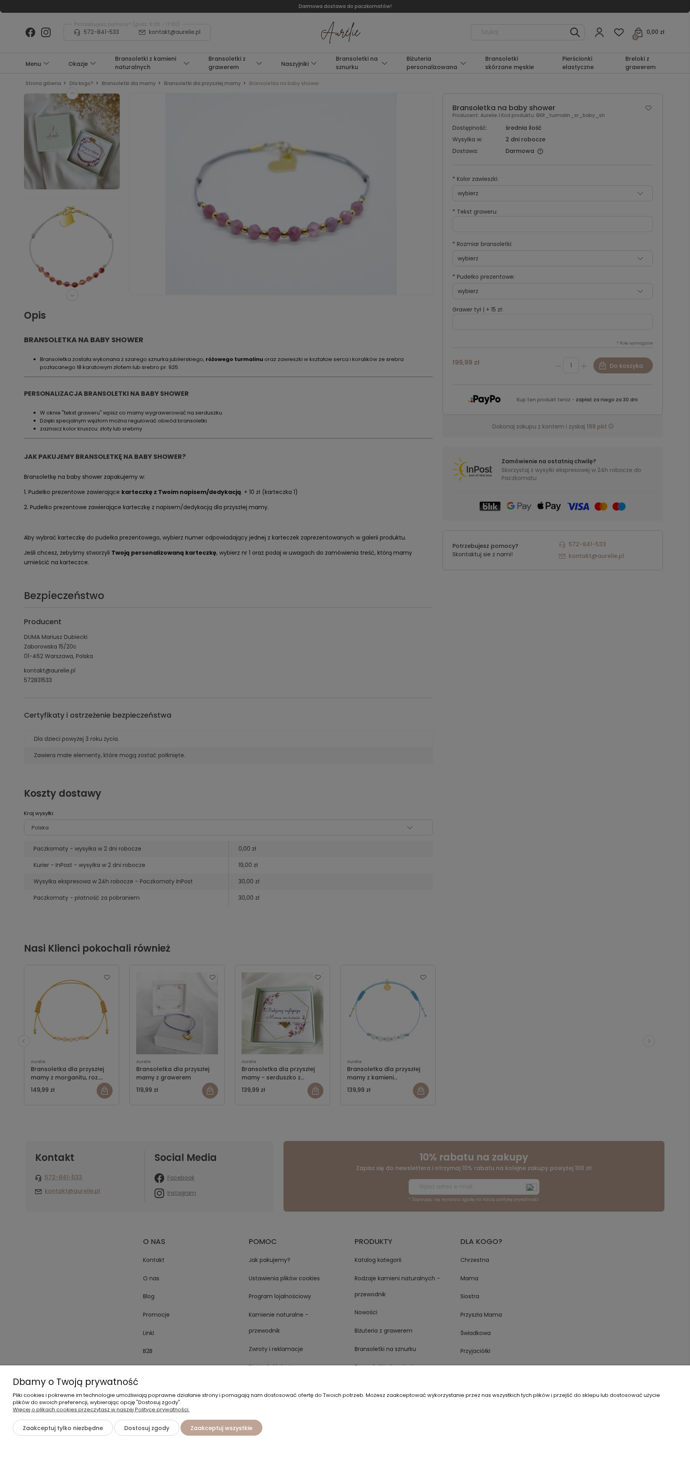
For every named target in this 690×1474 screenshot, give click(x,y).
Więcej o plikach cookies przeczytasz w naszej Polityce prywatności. (101, 1409)
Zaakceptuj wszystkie (221, 1428)
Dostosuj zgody (146, 1428)
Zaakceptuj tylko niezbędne (63, 1428)
